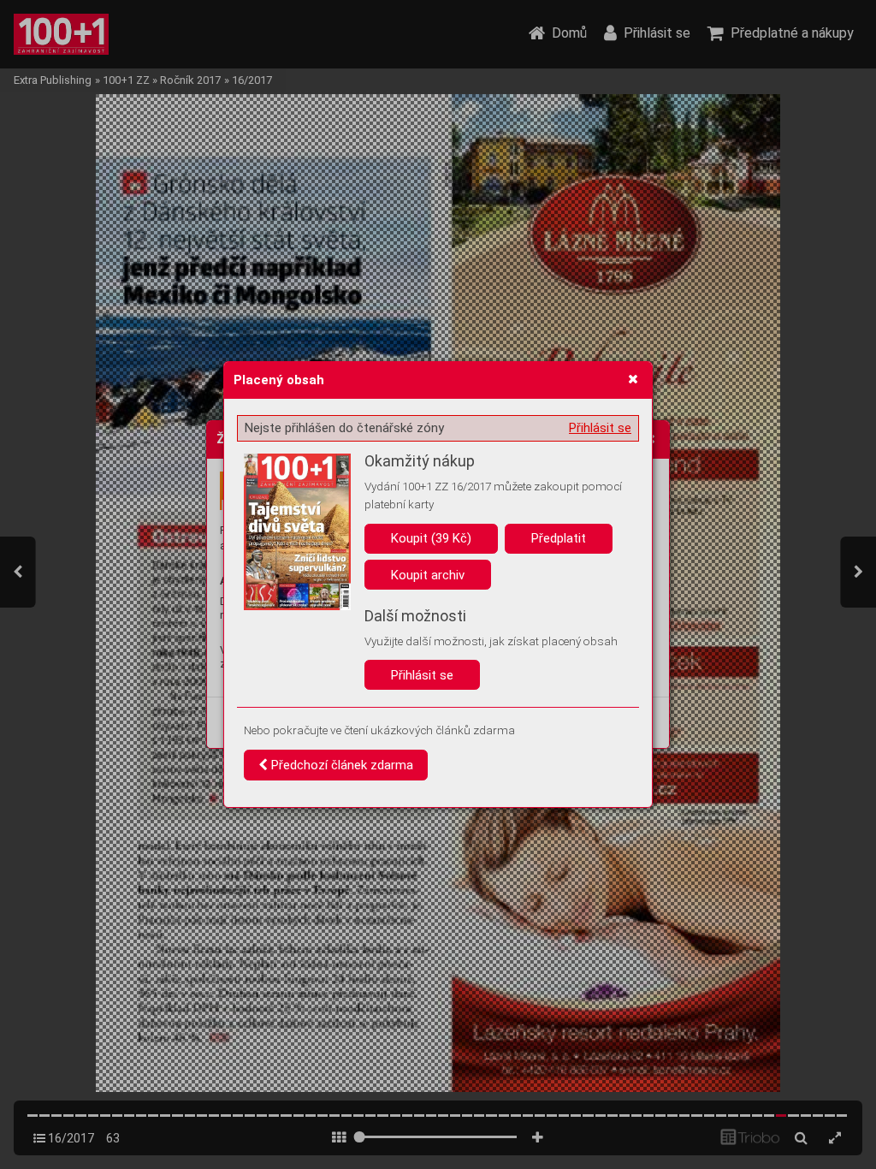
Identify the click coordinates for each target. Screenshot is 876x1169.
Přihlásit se (600, 428)
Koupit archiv (428, 575)
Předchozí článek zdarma (340, 765)
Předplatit (558, 538)
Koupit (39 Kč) (431, 538)
